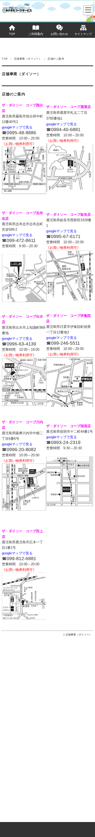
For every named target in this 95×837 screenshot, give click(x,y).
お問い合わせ (59, 33)
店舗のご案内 (13, 94)
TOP (12, 33)
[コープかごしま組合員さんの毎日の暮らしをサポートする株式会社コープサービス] (17, 12)
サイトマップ (83, 33)
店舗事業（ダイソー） (28, 58)
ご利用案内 (35, 33)
